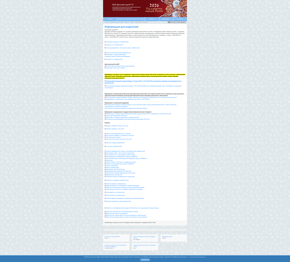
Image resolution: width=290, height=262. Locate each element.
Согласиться (145, 259)
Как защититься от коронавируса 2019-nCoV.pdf (120, 155)
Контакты (180, 19)
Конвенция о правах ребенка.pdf (116, 54)
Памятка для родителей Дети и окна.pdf (118, 133)
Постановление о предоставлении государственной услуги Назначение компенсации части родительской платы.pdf (141, 97)
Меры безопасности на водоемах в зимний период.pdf (122, 185)
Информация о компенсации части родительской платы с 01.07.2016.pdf (128, 99)
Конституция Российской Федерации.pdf (118, 52)
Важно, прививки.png (112, 167)
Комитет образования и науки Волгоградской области (144, 237)
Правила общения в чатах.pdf (115, 129)
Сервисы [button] (151, 19)
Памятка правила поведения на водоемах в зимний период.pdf (125, 198)
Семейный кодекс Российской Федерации (117, 56)
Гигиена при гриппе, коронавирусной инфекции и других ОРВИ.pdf (126, 158)
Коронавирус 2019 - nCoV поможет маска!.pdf (120, 153)
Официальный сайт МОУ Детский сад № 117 (119, 22)
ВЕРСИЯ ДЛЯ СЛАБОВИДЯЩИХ (177, 22)
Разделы (132, 22)
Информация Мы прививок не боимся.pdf (118, 171)
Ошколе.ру (106, 22)
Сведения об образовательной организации (131, 19)
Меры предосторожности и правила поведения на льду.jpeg (124, 189)
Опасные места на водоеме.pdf (115, 195)
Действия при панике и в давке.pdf (116, 213)
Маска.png (109, 160)
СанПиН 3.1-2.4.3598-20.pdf (114, 59)
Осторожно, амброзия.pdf (114, 146)
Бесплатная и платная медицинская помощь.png (120, 173)
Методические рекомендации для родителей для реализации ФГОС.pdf (128, 119)
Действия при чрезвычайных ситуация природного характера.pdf (126, 215)
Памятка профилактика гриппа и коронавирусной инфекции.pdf (125, 151)
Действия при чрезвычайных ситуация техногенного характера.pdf (126, 217)
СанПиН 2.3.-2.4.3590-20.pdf (114, 45)
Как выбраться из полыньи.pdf (115, 192)
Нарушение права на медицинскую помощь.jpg (120, 176)
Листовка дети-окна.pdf (113, 137)
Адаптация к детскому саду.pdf (115, 68)
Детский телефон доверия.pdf (115, 142)
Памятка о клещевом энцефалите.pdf (117, 180)
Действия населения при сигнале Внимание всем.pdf (122, 211)
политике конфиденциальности (197, 257)
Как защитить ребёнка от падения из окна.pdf (120, 135)
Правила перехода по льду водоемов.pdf (118, 201)
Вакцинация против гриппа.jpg (115, 169)
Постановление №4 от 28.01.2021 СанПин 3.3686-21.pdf (122, 48)
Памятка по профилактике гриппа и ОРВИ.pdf (120, 164)
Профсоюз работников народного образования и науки (144, 246)
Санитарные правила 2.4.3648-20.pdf (117, 42)
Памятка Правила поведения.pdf (116, 184)
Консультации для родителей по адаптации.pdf (120, 66)
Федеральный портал (167, 236)
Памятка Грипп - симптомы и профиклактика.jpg (120, 162)
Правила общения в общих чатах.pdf (117, 126)
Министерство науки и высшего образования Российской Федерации (115, 246)
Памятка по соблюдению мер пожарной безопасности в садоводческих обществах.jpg (132, 208)
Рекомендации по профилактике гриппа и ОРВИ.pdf (121, 156)
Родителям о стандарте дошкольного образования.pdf (122, 117)
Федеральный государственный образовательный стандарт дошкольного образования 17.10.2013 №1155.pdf (138, 113)
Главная (110, 19)
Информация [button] (165, 19)
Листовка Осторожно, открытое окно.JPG (119, 139)
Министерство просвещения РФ (112, 236)
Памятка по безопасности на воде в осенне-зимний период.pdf (125, 187)
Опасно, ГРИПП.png (112, 165)
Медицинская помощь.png (114, 174)
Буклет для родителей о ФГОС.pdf (116, 115)
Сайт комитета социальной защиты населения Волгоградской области (126, 108)
